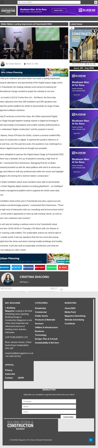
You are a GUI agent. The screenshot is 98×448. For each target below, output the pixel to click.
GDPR (21, 378)
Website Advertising (74, 320)
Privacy (8, 370)
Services (39, 323)
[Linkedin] (95, 2)
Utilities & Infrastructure (46, 327)
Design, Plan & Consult (46, 339)
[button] (2, 2)
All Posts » (24, 282)
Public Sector (41, 316)
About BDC (70, 308)
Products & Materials (45, 320)
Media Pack (70, 312)
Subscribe (10, 374)
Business (39, 331)
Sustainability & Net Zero (47, 343)
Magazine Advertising (75, 316)
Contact (9, 378)
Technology (40, 335)
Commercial (41, 312)
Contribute (70, 323)
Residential (40, 308)
